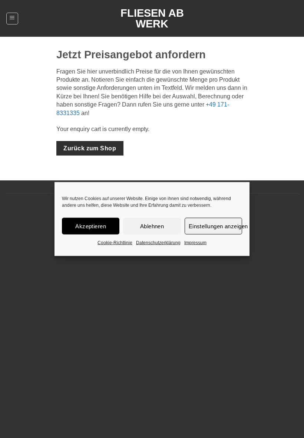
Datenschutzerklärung (158, 242)
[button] (12, 18)
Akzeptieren (90, 226)
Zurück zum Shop (89, 148)
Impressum (195, 242)
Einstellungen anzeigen (215, 226)
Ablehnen (152, 226)
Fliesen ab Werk (152, 18)
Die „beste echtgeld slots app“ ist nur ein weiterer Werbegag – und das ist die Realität (111, 261)
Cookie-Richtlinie (115, 242)
